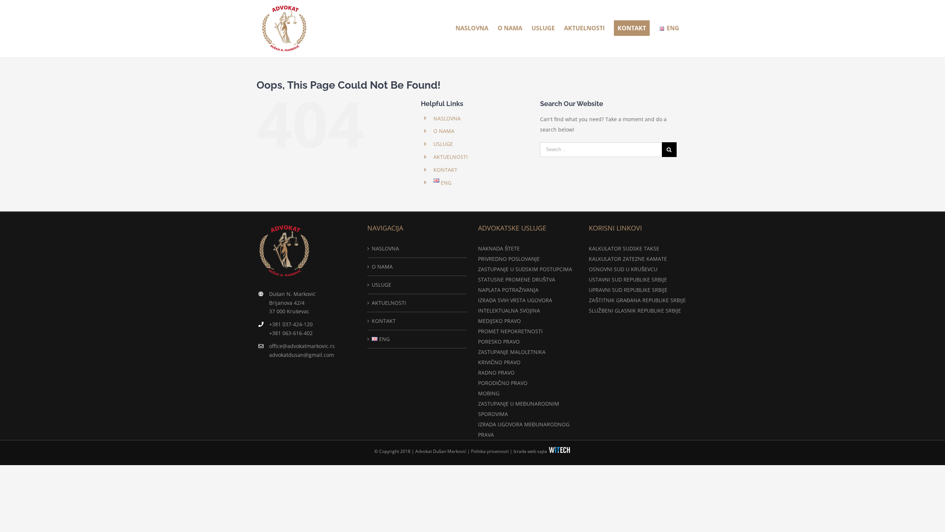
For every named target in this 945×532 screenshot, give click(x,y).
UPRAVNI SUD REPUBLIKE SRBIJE (628, 289)
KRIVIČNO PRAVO (499, 362)
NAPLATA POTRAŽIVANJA (508, 289)
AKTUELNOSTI (450, 156)
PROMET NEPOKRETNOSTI (510, 331)
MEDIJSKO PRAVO (499, 320)
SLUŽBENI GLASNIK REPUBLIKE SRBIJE (635, 310)
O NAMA (443, 130)
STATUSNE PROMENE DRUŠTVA (516, 279)
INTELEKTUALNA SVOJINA (509, 310)
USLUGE (443, 143)
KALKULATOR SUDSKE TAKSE (624, 248)
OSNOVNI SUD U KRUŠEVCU (623, 269)
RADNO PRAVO (496, 372)
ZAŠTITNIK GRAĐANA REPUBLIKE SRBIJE (637, 300)
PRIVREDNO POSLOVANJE (509, 258)
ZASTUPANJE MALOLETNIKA (512, 351)
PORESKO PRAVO (499, 341)
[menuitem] (472, 28)
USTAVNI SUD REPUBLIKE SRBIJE (628, 279)
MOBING (488, 393)
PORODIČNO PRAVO (503, 382)
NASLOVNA (447, 118)
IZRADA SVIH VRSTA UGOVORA (515, 300)
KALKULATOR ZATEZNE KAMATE (628, 258)
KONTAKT (445, 169)
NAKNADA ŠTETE (499, 248)
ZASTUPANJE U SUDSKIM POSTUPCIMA (525, 269)
